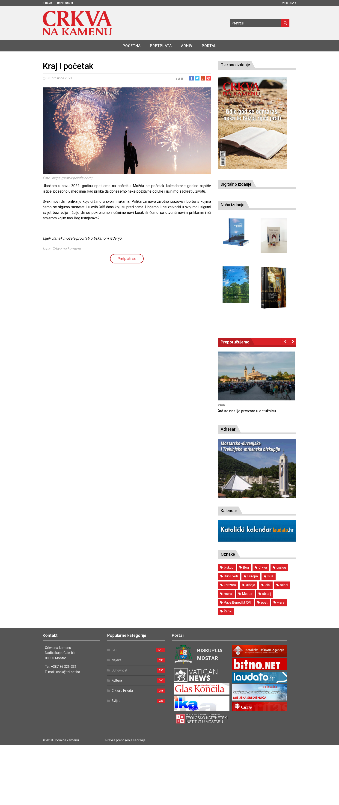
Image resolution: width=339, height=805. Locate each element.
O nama (48, 3)
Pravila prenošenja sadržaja (125, 740)
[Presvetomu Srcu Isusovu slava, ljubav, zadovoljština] (274, 235)
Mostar (247, 594)
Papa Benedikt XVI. (237, 602)
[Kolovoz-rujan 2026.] (252, 123)
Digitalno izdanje (236, 184)
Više (257, 380)
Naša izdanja (232, 204)
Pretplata (161, 46)
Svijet (116, 701)
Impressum (65, 3)
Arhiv (187, 46)
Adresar (228, 429)
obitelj (266, 594)
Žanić (228, 611)
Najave (117, 660)
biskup (228, 567)
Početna (132, 46)
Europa (252, 576)
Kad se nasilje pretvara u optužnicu (247, 411)
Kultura (117, 680)
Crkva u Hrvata (122, 690)
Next (292, 341)
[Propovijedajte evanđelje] (236, 232)
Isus (270, 576)
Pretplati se (126, 258)
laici (267, 585)
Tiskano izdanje (235, 64)
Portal (209, 46)
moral (228, 594)
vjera (280, 602)
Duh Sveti (231, 576)
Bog (246, 567)
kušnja (250, 585)
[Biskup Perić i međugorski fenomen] (274, 287)
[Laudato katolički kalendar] (257, 540)
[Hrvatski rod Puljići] (236, 285)
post (264, 602)
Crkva (263, 567)
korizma (230, 585)
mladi (284, 585)
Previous (285, 341)
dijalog (281, 567)
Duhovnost (119, 670)
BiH (114, 650)
